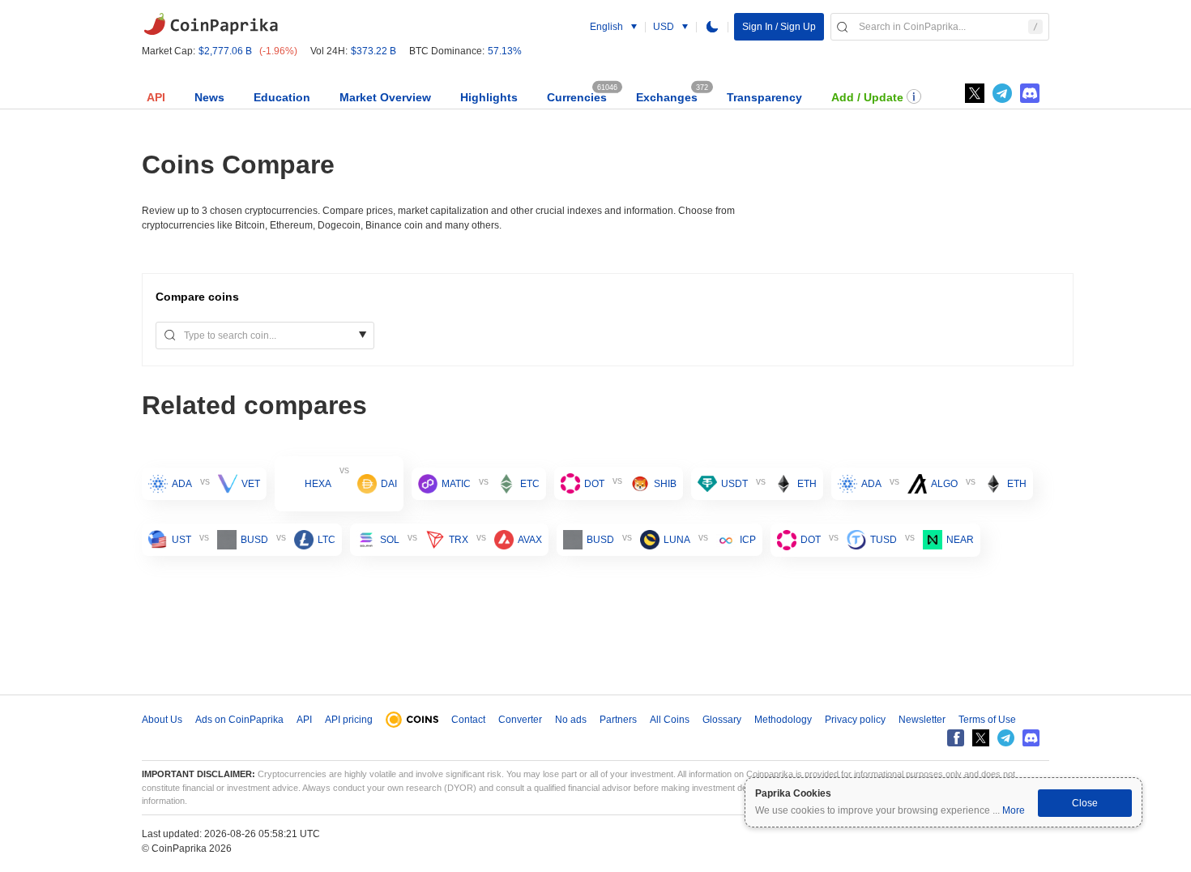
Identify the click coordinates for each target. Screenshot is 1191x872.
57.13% (505, 51)
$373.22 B (373, 51)
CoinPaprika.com (211, 24)
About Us (162, 719)
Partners (618, 719)
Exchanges (667, 97)
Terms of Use (987, 719)
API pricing (349, 719)
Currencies (577, 97)
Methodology (783, 719)
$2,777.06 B (225, 51)
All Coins (669, 719)
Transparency (764, 97)
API (156, 97)
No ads (571, 719)
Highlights (489, 97)
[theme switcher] (712, 26)
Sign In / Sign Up (779, 26)
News (209, 97)
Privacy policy (855, 719)
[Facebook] (955, 737)
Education (282, 97)
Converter (520, 719)
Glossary (721, 719)
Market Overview (385, 97)
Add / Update (867, 97)
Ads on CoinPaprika (239, 719)
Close (1085, 803)
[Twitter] (974, 93)
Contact (468, 719)
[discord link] (1029, 93)
